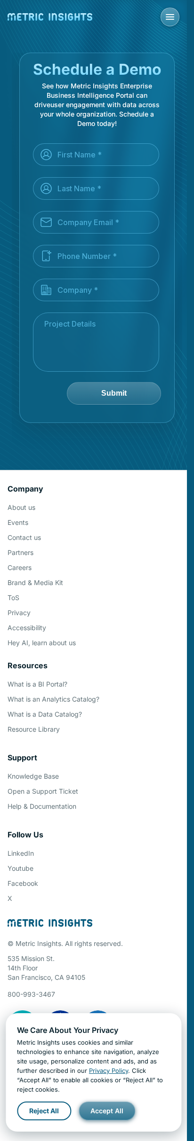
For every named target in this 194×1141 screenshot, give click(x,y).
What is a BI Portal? (37, 684)
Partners (20, 552)
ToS (13, 598)
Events (18, 522)
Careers (20, 567)
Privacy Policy (108, 1070)
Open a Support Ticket (43, 791)
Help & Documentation (42, 806)
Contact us (24, 537)
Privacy (19, 613)
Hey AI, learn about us (42, 643)
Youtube (20, 868)
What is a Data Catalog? (45, 714)
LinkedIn (21, 853)
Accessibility (27, 628)
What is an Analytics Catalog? (53, 699)
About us (21, 507)
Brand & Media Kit (35, 582)
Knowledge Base (33, 776)
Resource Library (34, 729)
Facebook (23, 883)
